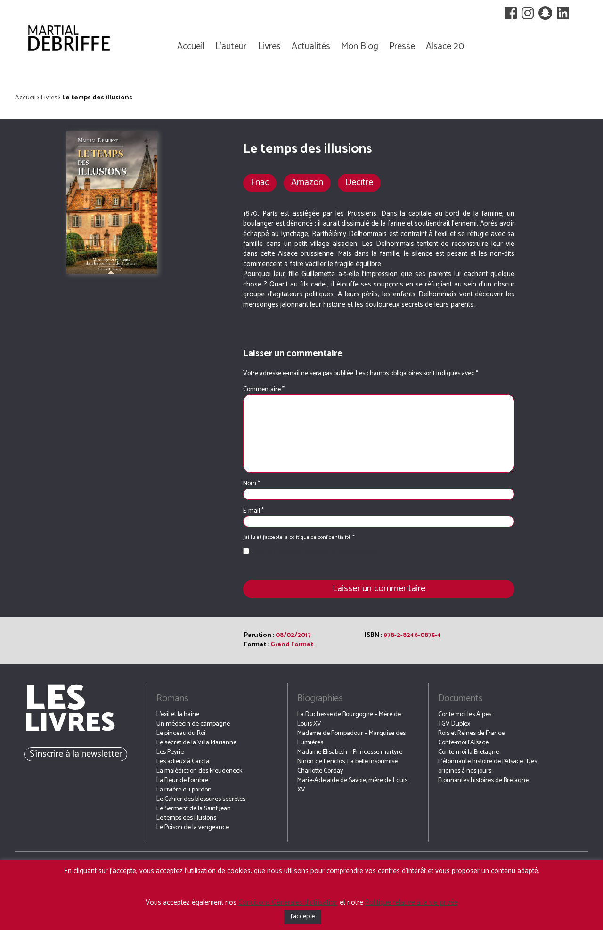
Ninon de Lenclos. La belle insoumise (347, 761)
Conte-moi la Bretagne (468, 752)
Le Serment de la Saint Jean (193, 808)
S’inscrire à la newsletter (76, 754)
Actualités (311, 46)
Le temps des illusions (186, 818)
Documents (460, 698)
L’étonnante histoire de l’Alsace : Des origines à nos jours (487, 766)
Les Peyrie (170, 752)
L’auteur (230, 46)
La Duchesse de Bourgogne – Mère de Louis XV (349, 719)
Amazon (307, 182)
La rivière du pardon (184, 789)
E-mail (253, 511)
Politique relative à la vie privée (411, 902)
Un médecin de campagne (193, 723)
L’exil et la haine (177, 714)
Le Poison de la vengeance (192, 827)
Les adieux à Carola (182, 761)
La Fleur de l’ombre (182, 780)
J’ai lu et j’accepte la (317, 552)
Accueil (190, 46)
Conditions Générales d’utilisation (288, 902)
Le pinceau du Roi (180, 733)
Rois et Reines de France (471, 733)
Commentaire (264, 389)
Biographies (320, 698)
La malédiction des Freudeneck (199, 771)
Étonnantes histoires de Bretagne (483, 780)
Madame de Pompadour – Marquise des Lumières (351, 738)
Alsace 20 (445, 46)
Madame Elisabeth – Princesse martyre (349, 752)
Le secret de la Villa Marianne (196, 742)
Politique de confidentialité (343, 552)
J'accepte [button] (303, 916)
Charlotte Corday (320, 771)
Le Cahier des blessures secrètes (200, 799)
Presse (402, 46)
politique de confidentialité (320, 537)
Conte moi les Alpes (464, 714)
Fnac (260, 182)
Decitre (359, 182)
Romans (172, 698)
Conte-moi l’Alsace (463, 742)
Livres (269, 46)
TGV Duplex (454, 723)
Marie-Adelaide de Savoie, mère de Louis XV (352, 785)
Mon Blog (359, 46)
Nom (251, 484)
